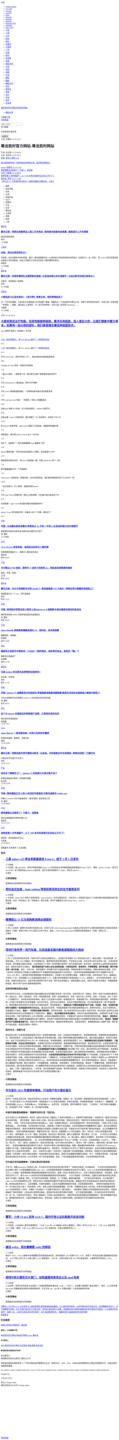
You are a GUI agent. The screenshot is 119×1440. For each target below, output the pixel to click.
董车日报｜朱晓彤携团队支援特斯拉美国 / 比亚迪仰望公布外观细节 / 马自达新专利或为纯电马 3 (47, 276)
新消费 (8, 58)
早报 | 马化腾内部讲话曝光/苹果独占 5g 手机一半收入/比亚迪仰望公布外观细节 (39, 526)
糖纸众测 (9, 83)
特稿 (7, 72)
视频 (7, 92)
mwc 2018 (9, 28)
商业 (7, 39)
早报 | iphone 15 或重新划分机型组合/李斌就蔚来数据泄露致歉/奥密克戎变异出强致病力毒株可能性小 (50, 693)
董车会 (8, 89)
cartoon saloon (11, 7)
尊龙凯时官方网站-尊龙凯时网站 (14, 108)
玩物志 (4, 292)
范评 (7, 86)
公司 (7, 36)
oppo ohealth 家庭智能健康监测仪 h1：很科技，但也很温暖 (30, 630)
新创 (7, 55)
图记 (7, 41)
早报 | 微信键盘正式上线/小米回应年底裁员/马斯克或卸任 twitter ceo (34, 793)
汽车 (7, 67)
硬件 (7, 78)
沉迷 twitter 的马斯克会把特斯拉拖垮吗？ (21, 672)
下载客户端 (5, 117)
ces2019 (9, 13)
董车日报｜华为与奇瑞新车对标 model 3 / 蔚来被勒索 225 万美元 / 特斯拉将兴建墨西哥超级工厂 (47, 588)
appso (3, 728)
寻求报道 (4, 120)
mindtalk (9, 25)
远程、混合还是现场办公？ (14, 252)
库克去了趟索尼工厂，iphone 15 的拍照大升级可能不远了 (29, 773)
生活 (7, 75)
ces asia (8, 11)
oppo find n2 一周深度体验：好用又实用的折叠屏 (25, 733)
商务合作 (39, 1346)
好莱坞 (8, 44)
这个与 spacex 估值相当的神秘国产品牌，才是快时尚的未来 (30, 713)
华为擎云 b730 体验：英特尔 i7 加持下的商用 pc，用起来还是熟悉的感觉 (36, 568)
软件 (7, 100)
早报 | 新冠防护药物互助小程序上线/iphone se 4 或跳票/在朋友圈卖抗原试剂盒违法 (41, 609)
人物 (7, 33)
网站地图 (4, 1438)
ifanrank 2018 (11, 23)
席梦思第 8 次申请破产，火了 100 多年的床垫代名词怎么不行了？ (33, 833)
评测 (7, 97)
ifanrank (9, 17)
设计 (7, 95)
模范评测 (9, 64)
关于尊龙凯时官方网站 (10, 1346)
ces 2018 (9, 9)
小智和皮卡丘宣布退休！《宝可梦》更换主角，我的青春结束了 (32, 297)
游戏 (7, 69)
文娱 (7, 53)
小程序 (8, 47)
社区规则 (23, 1346)
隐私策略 (31, 1346)
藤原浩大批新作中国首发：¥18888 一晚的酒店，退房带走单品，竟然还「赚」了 (40, 651)
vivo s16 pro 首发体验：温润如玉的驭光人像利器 (25, 547)
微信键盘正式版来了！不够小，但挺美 (19, 813)
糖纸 (7, 81)
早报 (7, 61)
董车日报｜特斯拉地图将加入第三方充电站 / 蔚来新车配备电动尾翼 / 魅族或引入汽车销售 (44, 231)
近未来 (8, 103)
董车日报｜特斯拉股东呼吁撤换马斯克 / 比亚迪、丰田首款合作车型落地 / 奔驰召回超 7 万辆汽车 (48, 753)
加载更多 (5, 136)
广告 (7, 50)
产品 (7, 30)
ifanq (7, 15)
